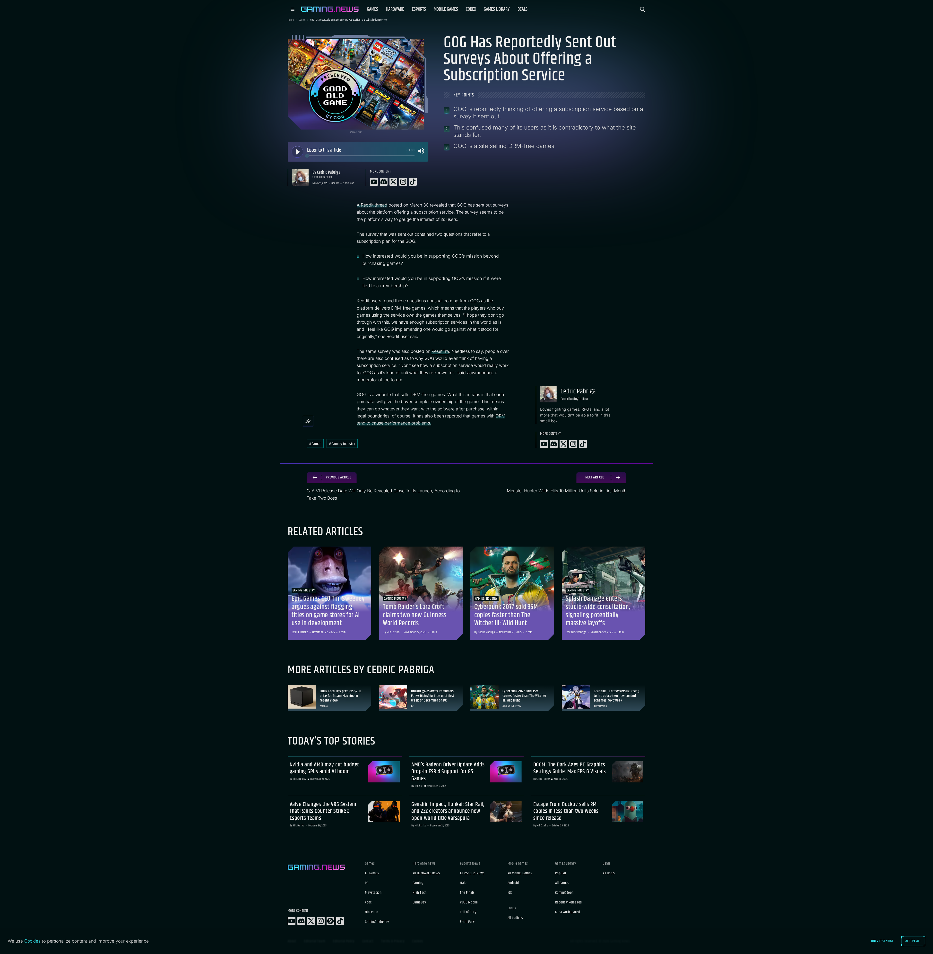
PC (366, 883)
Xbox (368, 902)
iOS (510, 893)
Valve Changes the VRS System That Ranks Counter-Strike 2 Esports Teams (323, 811)
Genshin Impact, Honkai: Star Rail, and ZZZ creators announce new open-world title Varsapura (447, 811)
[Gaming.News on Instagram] (321, 921)
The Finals (467, 893)
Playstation (373, 893)
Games (302, 20)
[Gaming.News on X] (311, 921)
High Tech (420, 893)
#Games (315, 444)
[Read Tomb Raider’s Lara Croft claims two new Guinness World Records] (421, 593)
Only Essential (882, 941)
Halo (463, 883)
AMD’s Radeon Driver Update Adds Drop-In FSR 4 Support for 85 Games (447, 771)
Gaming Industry (377, 922)
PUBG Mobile (469, 902)
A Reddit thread (372, 205)
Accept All (913, 941)
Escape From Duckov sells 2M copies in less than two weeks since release (566, 811)
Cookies (32, 941)
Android (513, 883)
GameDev (419, 902)
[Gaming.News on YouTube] (291, 921)
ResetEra (440, 351)
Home (291, 20)
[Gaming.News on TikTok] (340, 921)
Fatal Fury (467, 922)
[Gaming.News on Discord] (301, 921)
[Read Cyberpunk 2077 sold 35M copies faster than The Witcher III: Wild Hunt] (512, 593)
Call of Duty (468, 912)
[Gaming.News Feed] (330, 921)
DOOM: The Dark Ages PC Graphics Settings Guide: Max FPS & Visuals (569, 768)
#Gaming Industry (342, 444)
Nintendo (371, 912)
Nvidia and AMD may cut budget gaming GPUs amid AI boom (324, 768)
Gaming (418, 883)
